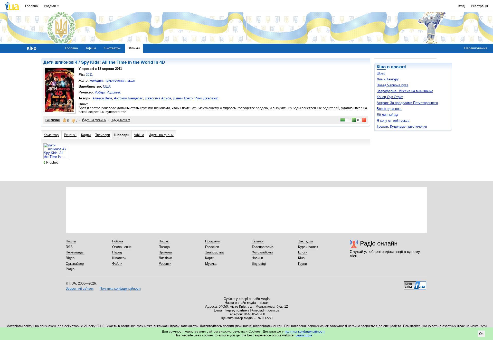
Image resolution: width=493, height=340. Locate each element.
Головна (31, 6)
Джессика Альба (158, 98)
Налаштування (475, 48)
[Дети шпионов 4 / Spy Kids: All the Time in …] (56, 158)
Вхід (461, 6)
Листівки (165, 258)
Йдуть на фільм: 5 (94, 119)
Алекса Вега (102, 98)
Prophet (52, 162)
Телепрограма (262, 247)
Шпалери (121, 135)
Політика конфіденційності (120, 288)
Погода (164, 247)
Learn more (304, 335)
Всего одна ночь (389, 109)
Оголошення (121, 247)
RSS (69, 247)
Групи (302, 264)
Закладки (305, 241)
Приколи (165, 252)
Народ (117, 252)
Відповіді (259, 264)
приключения (115, 80)
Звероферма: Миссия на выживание (405, 91)
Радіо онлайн (378, 243)
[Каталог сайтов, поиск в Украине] (415, 283)
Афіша (91, 48)
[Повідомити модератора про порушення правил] (364, 120)
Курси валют (308, 247)
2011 (89, 75)
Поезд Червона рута (392, 85)
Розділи (50, 6)
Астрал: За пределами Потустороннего (407, 103)
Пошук (164, 241)
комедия (96, 80)
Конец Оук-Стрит (390, 97)
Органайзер (75, 264)
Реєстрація (479, 6)
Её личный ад (387, 115)
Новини (257, 258)
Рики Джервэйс (207, 98)
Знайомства (214, 252)
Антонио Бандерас (128, 98)
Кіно (381, 66)
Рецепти (165, 264)
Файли (117, 264)
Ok (481, 334)
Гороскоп (212, 247)
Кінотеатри (112, 48)
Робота (117, 241)
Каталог (258, 241)
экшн (131, 80)
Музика (210, 264)
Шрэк (381, 73)
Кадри (86, 135)
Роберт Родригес (108, 92)
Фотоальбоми (262, 252)
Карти (209, 258)
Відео (70, 258)
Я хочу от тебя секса (393, 120)
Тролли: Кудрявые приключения (402, 126)
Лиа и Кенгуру (388, 79)
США (107, 86)
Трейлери (102, 135)
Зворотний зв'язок (79, 288)
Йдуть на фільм (161, 135)
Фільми (134, 48)
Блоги (302, 252)
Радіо (70, 269)
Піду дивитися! (120, 119)
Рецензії (70, 135)
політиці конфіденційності (305, 331)
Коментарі (51, 135)
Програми (212, 241)
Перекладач (75, 252)
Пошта (71, 241)
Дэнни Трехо (183, 98)
